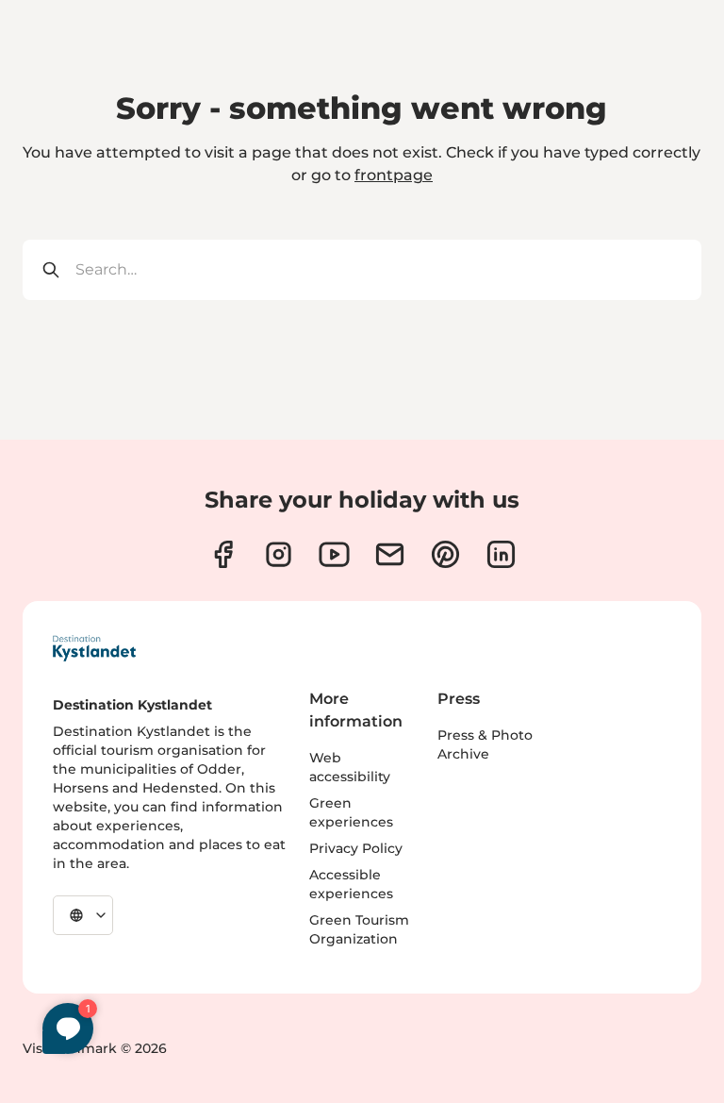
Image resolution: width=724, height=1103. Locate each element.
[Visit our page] (222, 554)
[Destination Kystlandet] (94, 648)
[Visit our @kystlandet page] (334, 554)
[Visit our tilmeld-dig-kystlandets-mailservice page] (389, 554)
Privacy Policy (356, 848)
